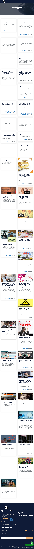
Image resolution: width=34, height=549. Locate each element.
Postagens (27, 511)
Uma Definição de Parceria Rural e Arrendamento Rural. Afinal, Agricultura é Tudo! (25, 466)
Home (15, 10)
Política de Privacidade (10, 546)
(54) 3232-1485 (4, 519)
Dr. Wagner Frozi (25, 183)
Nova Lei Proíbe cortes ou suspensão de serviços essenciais (24, 262)
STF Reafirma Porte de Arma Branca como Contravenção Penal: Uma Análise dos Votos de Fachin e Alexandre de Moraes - (25, 105)
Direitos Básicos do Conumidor (25, 134)
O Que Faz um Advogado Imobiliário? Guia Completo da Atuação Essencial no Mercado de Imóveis (25, 73)
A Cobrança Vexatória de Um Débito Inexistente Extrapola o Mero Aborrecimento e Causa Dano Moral (25, 338)
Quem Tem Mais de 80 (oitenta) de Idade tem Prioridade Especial (8, 330)
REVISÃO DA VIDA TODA (23, 145)
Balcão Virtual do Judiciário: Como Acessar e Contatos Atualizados (8, 104)
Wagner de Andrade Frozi (7, 51)
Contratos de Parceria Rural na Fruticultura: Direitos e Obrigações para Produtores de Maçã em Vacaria (8, 41)
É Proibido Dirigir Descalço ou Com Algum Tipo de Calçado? (8, 402)
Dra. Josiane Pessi (25, 227)
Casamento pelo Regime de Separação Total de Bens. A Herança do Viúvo (24, 175)
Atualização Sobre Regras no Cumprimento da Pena (24, 445)
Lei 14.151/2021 (25, 206)
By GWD (32, 547)
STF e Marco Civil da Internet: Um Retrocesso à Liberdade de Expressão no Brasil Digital (25, 41)
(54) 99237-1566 (5, 518)
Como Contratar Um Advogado (8, 160)
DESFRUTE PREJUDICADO (7, 360)
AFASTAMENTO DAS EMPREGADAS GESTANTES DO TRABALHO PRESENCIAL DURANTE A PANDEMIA (25, 197)
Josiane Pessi (25, 317)
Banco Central (25, 389)
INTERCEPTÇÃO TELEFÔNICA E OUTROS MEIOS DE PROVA (8, 244)
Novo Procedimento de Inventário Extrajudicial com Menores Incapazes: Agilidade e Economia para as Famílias (25, 121)
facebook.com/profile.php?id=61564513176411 (9, 524)
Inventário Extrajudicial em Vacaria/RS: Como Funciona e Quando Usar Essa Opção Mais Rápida (25, 57)
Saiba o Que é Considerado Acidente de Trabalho (24, 309)
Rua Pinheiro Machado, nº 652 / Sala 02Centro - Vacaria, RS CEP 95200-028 (8, 515)
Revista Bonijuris (8, 255)
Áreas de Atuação (20, 512)
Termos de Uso (3, 546)
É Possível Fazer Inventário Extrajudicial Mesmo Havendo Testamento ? (8, 196)
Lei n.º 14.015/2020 (25, 271)
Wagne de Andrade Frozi (24, 50)
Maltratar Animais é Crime (24, 401)
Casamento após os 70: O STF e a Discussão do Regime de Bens (8, 135)
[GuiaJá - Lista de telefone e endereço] (12, 518)
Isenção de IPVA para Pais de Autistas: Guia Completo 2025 (25, 87)
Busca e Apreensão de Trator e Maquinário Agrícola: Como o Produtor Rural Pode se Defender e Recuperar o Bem (25, 22)
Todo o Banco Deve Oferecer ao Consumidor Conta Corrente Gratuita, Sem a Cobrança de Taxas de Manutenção (25, 381)
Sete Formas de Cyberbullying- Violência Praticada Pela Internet (8, 489)
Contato (19, 513)
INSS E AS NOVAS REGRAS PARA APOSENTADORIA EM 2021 (25, 220)
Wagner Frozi (9, 141)
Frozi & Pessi (20, 511)
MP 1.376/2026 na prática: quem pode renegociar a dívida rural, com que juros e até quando (8, 22)
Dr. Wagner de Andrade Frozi (6, 30)
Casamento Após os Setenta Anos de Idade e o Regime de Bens (24, 240)
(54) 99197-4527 (4, 521)
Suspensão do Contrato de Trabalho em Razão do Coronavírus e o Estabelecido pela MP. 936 (8, 445)
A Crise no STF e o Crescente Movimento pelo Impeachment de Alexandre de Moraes (8, 121)
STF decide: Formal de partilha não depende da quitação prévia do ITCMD (8, 72)
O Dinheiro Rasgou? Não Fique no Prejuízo (25, 361)
